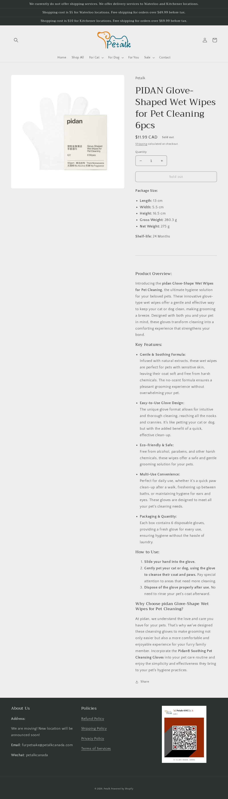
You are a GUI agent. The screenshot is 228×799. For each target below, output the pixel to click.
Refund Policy (92, 719)
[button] (16, 40)
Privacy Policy (92, 739)
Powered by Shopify (122, 789)
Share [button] (144, 681)
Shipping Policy (94, 729)
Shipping (141, 143)
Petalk (107, 789)
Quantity (141, 151)
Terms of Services (96, 749)
